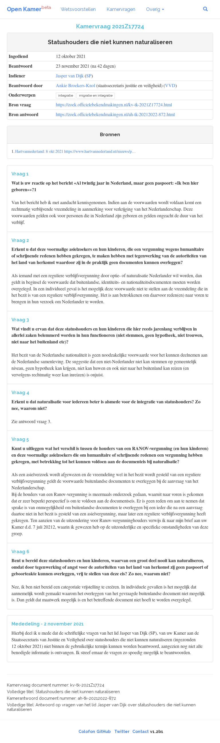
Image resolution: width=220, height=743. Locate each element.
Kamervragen (121, 9)
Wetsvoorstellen (78, 9)
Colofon (86, 731)
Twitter (121, 731)
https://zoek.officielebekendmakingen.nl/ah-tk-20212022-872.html (115, 114)
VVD (170, 85)
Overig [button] (153, 9)
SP (88, 76)
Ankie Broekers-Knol (75, 85)
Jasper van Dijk (70, 76)
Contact (140, 731)
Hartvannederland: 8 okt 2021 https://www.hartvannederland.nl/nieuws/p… (75, 151)
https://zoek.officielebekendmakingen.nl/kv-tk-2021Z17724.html (114, 104)
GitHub (104, 731)
